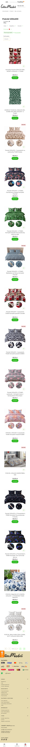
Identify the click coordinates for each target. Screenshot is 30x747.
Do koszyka (15, 77)
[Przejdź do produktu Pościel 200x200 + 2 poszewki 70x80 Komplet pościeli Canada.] (15, 298)
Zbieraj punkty (4, 692)
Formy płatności (4, 700)
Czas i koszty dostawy (5, 702)
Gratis (2, 705)
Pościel (11, 11)
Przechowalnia (4, 695)
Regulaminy (3, 681)
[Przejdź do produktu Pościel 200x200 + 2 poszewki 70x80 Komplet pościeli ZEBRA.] (15, 338)
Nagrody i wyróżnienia (5, 721)
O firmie (2, 719)
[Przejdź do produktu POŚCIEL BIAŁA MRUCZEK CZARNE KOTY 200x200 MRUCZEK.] (15, 620)
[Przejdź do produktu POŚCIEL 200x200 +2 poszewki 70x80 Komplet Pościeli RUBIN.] (15, 419)
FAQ (2, 683)
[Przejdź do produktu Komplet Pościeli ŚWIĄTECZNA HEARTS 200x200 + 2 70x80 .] (15, 55)
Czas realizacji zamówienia (6, 703)
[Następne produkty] (20, 648)
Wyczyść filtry (18, 32)
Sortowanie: (6, 36)
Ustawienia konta (4, 694)
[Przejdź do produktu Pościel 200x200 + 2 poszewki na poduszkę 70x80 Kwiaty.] (15, 136)
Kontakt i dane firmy (5, 718)
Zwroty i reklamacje (5, 686)
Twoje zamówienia (4, 691)
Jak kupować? (4, 713)
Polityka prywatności (5, 684)
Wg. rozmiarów (18, 11)
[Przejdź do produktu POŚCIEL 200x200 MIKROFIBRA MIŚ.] (15, 459)
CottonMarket (5, 11)
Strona (13, 648)
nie (7, 32)
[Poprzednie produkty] (9, 648)
